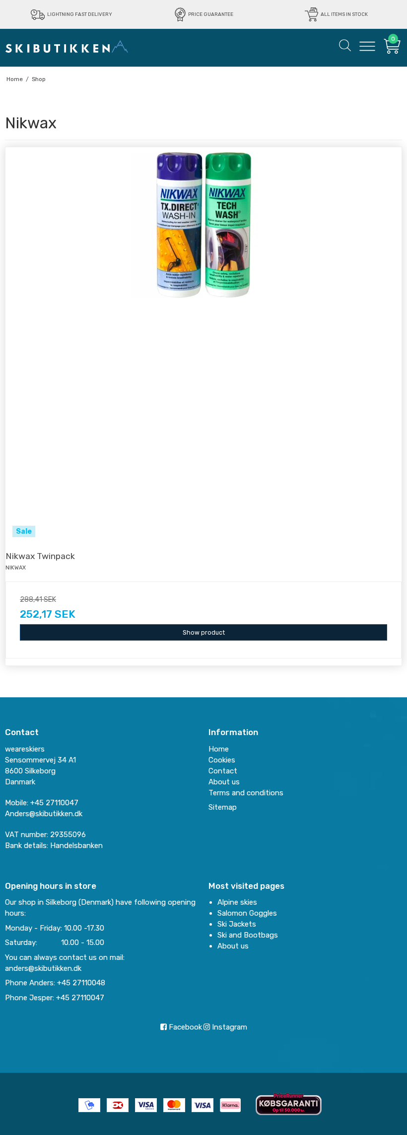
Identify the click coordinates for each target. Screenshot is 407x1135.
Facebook (184, 1027)
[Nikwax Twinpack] (203, 345)
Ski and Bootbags (247, 935)
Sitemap (222, 807)
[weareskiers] (67, 46)
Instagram (228, 1027)
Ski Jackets (236, 924)
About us (233, 946)
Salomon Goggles (247, 913)
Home (218, 749)
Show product (204, 632)
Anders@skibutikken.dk (43, 813)
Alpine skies (237, 902)
